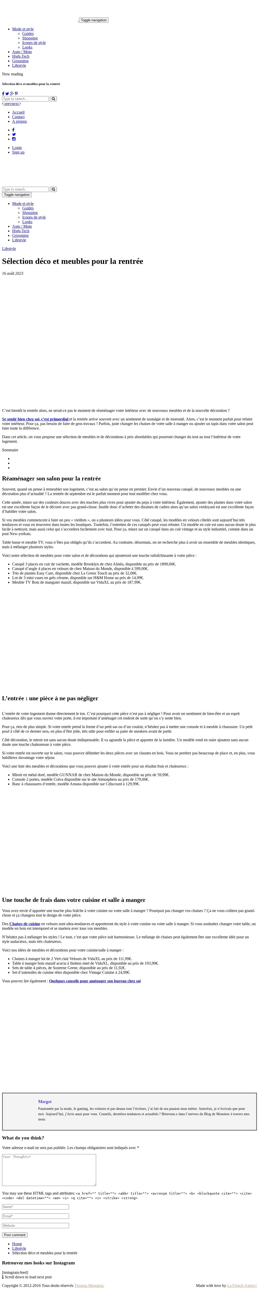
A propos (19, 121)
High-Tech (20, 56)
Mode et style (23, 29)
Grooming (20, 61)
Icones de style (34, 42)
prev (8, 103)
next (15, 103)
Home (17, 1244)
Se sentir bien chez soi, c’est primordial (35, 419)
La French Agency (242, 1285)
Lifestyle (19, 65)
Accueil (18, 112)
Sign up (18, 152)
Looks (27, 47)
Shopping (30, 38)
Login (17, 147)
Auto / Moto (22, 52)
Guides (28, 33)
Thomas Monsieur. (89, 1285)
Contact (18, 117)
